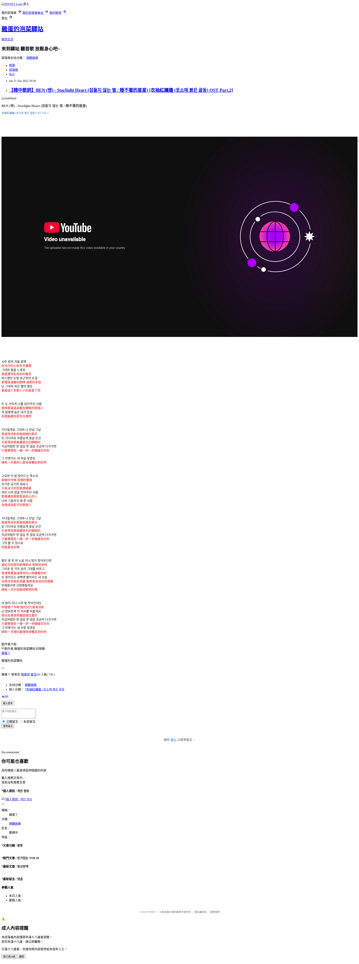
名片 (12, 74)
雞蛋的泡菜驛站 (22, 29)
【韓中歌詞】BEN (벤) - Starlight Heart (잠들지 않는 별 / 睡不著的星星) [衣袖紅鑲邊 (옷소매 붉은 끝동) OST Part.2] (121, 90)
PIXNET (151, 912)
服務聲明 (215, 912)
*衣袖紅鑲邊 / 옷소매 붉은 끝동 (45, 689)
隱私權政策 (200, 912)
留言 (34, 674)
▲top (4, 696)
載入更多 (8, 703)
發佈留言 (8, 726)
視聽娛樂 (32, 57)
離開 (21, 956)
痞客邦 (25, 674)
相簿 (12, 65)
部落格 (13, 69)
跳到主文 (7, 39)
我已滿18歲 (9, 956)
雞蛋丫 (5, 653)
